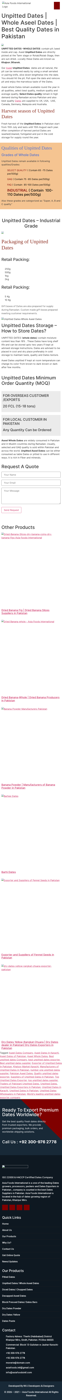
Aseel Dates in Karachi (46, 1052)
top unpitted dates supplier (43, 1080)
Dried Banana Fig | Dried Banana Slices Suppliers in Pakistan (25, 612)
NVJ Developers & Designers (39, 1386)
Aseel (9, 67)
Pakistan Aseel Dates (21, 1073)
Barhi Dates (8, 872)
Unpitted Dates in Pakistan (23, 1090)
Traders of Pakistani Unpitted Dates (19, 1083)
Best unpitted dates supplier (15, 1063)
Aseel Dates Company (21, 1052)
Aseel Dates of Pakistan (13, 1056)
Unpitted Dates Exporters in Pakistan (20, 1087)
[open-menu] (57, 5)
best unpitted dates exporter (44, 1059)
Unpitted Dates (48, 1083)
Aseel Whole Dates (37, 1056)
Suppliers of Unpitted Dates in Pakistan (32, 1076)
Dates (18, 100)
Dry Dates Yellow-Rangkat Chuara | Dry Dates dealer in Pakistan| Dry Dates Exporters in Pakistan (29, 1045)
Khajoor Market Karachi (26, 1066)
